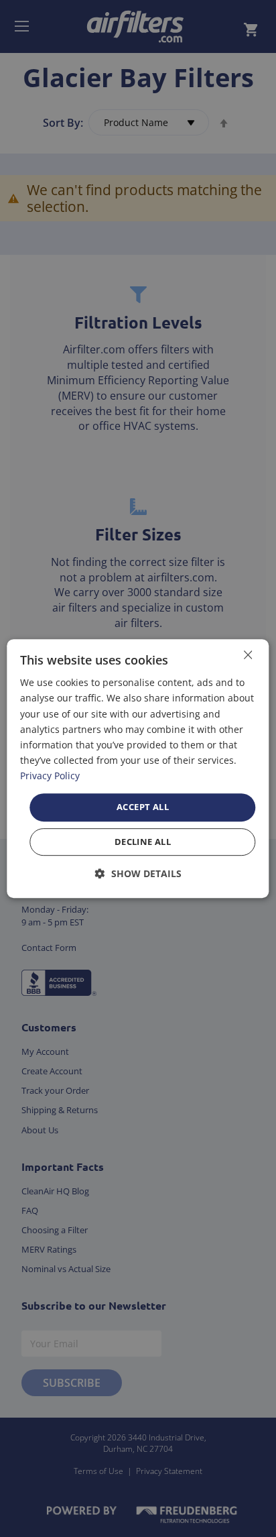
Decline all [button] (143, 842)
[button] (138, 873)
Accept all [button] (143, 807)
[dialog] (138, 768)
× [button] (248, 655)
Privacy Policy (50, 775)
